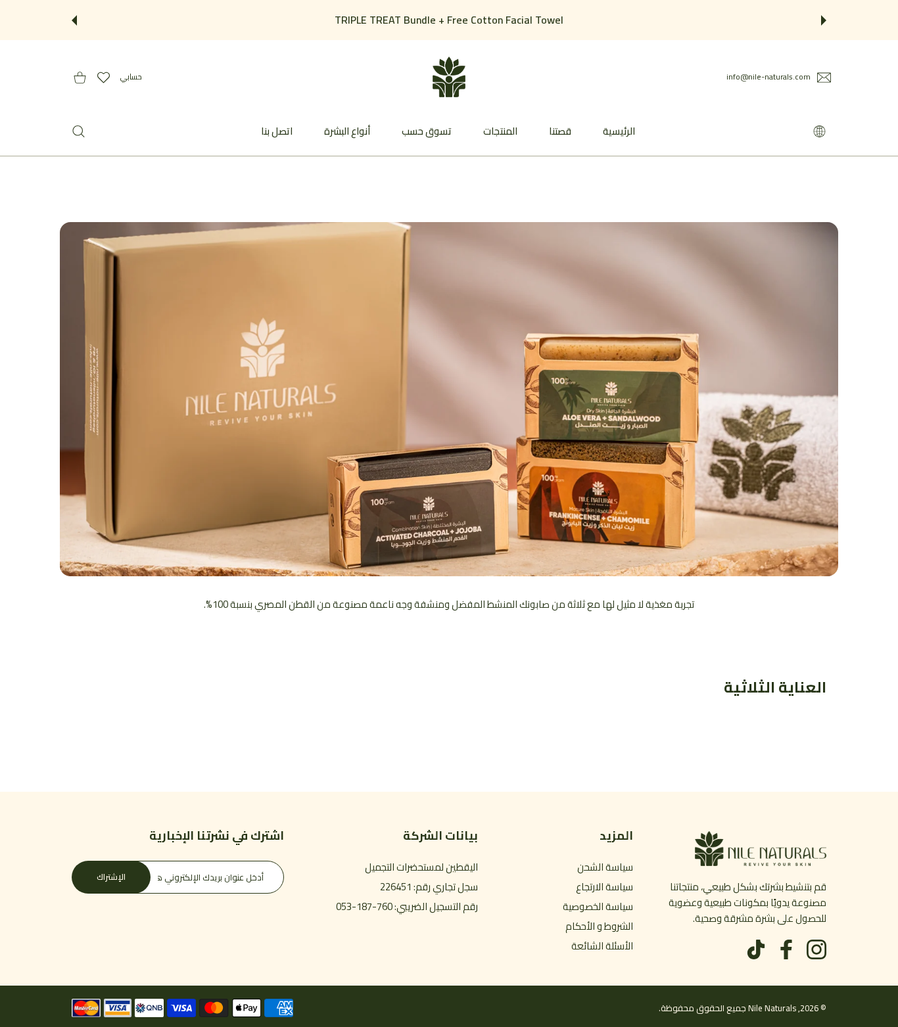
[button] (823, 20)
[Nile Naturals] (449, 77)
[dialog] (78, 131)
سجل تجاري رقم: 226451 (429, 886)
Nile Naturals (772, 1008)
